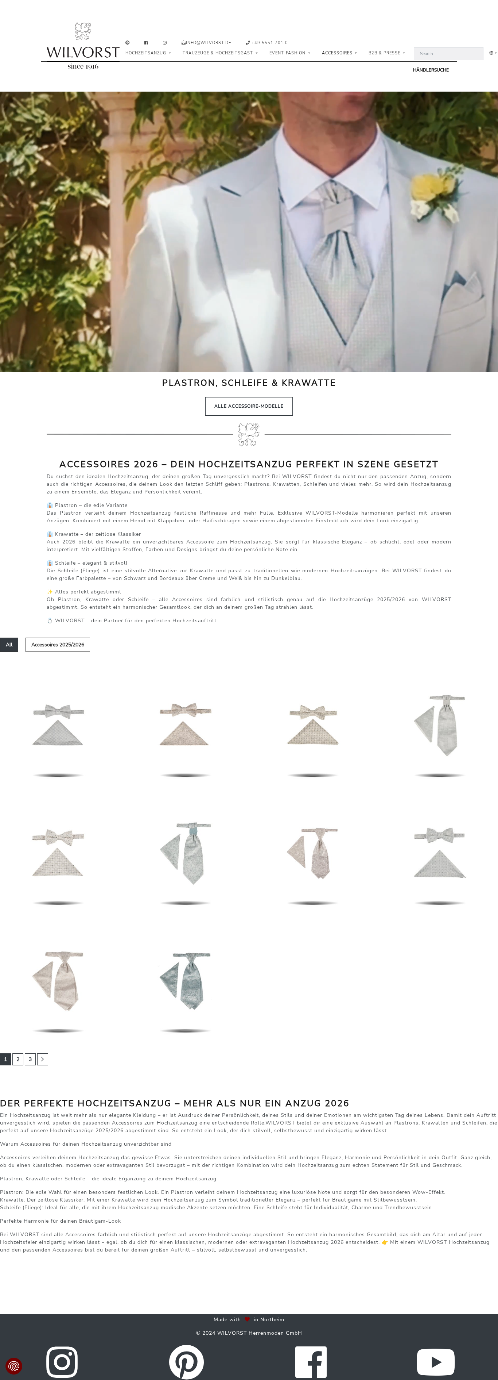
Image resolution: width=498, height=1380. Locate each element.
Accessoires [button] (338, 53)
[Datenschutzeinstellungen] (13, 1366)
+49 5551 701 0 (269, 43)
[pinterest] (129, 43)
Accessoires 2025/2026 (57, 644)
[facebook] (147, 43)
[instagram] (166, 43)
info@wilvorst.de (208, 43)
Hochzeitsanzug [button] (146, 53)
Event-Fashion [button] (288, 53)
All (9, 644)
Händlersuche (431, 70)
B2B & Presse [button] (385, 53)
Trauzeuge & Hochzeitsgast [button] (218, 53)
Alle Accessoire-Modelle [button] (249, 406)
